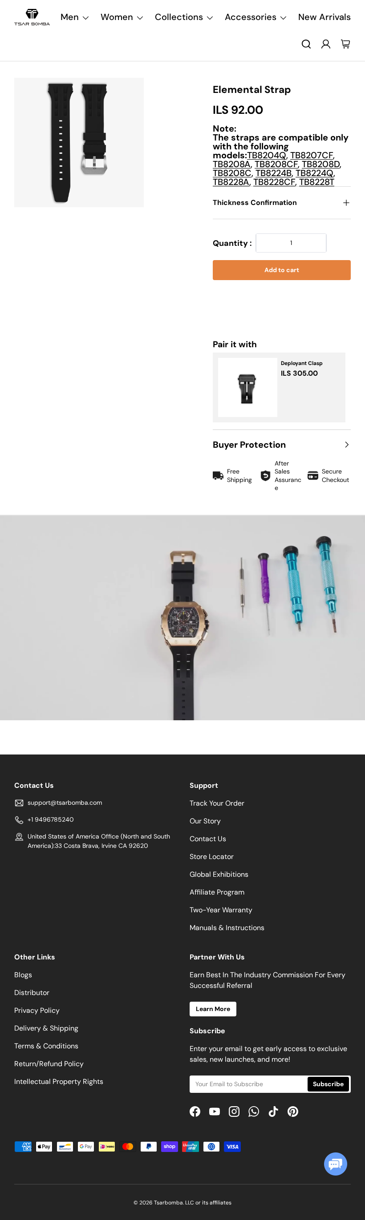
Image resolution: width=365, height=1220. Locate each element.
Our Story (205, 821)
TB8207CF (311, 155)
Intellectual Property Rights (58, 1081)
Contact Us (208, 838)
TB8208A (232, 164)
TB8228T (316, 182)
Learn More (213, 1009)
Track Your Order (217, 803)
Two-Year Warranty (221, 910)
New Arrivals (324, 17)
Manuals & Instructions (227, 927)
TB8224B (274, 173)
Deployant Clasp (302, 363)
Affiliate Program (217, 892)
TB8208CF (276, 164)
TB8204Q (266, 155)
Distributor (31, 992)
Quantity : (232, 243)
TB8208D (321, 164)
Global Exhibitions (219, 874)
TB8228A (231, 182)
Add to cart (281, 270)
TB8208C (232, 173)
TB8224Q (314, 173)
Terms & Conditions (46, 1046)
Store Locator (212, 856)
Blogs (23, 974)
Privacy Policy (37, 1010)
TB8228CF (274, 182)
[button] (282, 297)
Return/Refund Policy (49, 1063)
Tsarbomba (168, 1202)
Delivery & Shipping (46, 1028)
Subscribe (328, 1084)
